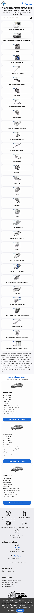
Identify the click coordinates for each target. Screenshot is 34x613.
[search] (31, 18)
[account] (22, 3)
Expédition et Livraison (9, 586)
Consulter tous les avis (17, 551)
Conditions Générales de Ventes (11, 580)
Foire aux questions (8, 571)
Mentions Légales (7, 584)
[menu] (30, 3)
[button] (17, 385)
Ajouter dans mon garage (17, 419)
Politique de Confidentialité (10, 582)
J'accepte (20, 610)
